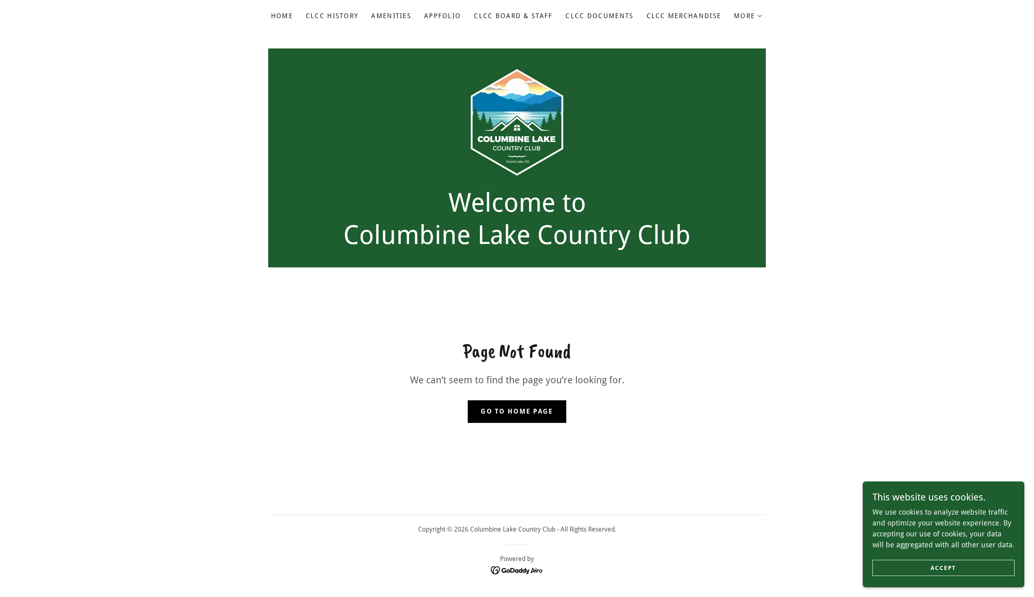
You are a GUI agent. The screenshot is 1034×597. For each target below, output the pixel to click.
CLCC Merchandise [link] (684, 16)
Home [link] (282, 16)
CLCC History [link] (332, 16)
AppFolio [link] (442, 16)
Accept (943, 568)
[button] (748, 16)
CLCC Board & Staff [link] (513, 16)
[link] (517, 122)
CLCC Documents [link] (599, 16)
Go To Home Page (517, 411)
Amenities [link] (391, 16)
